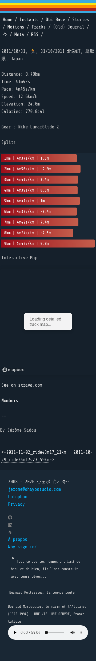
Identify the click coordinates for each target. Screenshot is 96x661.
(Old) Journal (68, 27)
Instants (29, 19)
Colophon (17, 496)
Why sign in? (22, 546)
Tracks (38, 27)
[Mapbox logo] (13, 370)
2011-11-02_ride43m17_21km (36, 452)
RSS (34, 34)
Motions (15, 27)
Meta (19, 34)
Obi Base (55, 19)
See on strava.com (21, 385)
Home (7, 19)
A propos (17, 539)
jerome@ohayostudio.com (34, 489)
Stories (80, 19)
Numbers (9, 400)
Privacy (16, 504)
